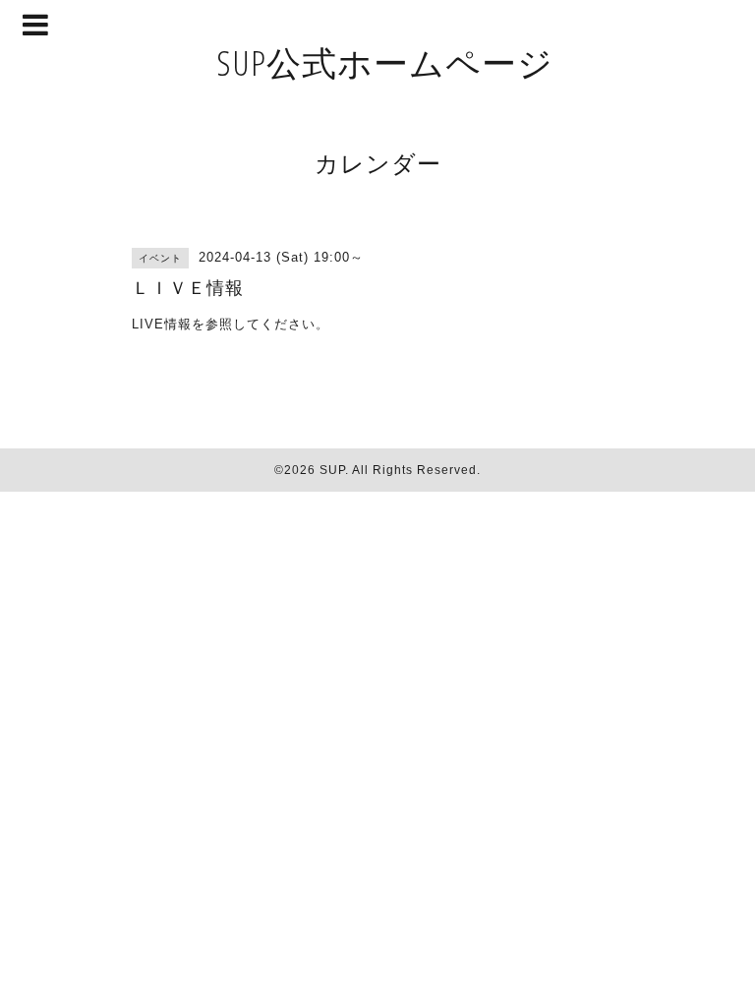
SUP (332, 470)
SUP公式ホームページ (385, 62)
